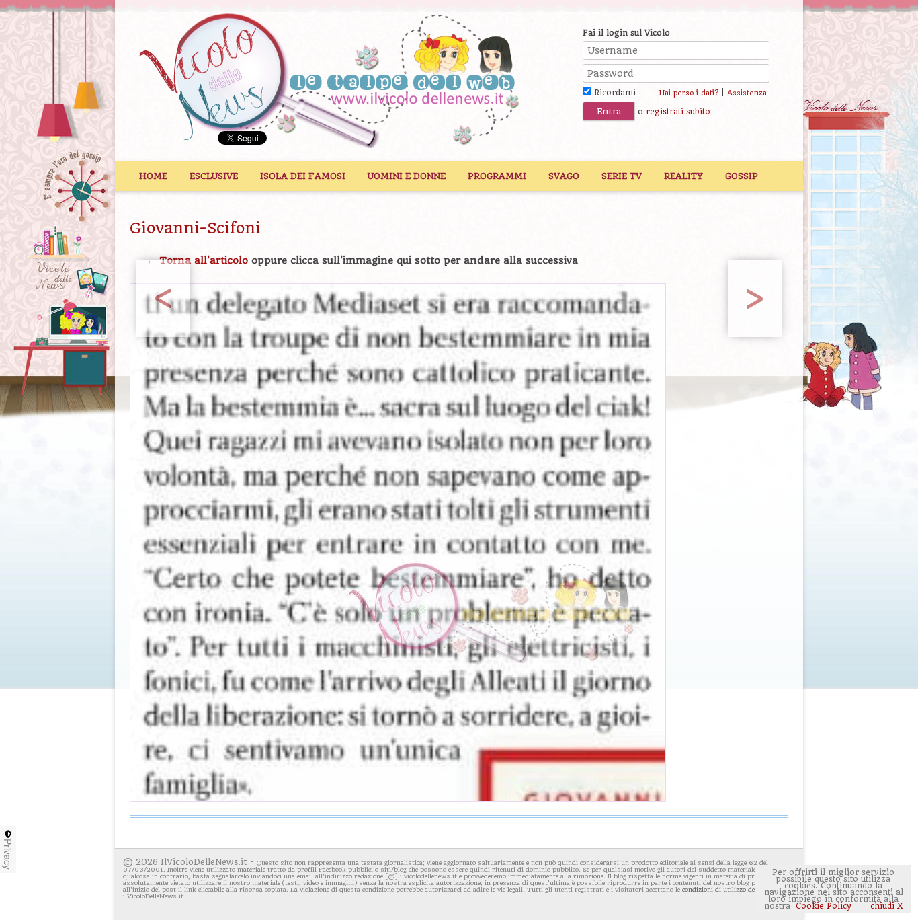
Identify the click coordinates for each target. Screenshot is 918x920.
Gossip (741, 176)
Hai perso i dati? (688, 93)
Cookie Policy (823, 906)
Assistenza (747, 93)
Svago (563, 176)
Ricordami (613, 93)
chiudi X (885, 906)
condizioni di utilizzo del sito (726, 889)
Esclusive (214, 176)
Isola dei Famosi (302, 176)
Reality (683, 176)
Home (153, 176)
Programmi (497, 176)
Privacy (8, 854)
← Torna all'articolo (197, 260)
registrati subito (678, 111)
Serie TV (621, 176)
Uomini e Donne (407, 176)
